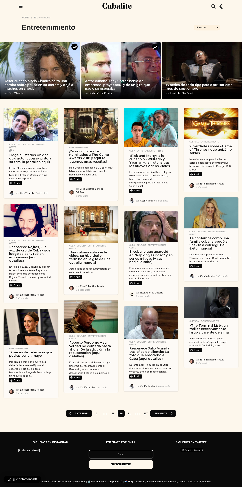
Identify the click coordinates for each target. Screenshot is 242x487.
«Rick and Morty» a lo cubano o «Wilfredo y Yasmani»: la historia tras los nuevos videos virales (149, 161)
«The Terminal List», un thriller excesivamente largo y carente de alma (209, 329)
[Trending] (74, 47)
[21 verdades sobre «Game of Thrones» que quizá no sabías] (211, 123)
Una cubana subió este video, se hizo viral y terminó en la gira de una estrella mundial (90, 257)
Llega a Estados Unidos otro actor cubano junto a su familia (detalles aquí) (30, 158)
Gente (12, 147)
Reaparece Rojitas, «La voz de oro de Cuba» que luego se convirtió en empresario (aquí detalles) (29, 254)
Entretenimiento (37, 144)
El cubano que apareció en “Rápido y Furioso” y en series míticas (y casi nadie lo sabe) (151, 257)
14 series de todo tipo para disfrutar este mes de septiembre (199, 87)
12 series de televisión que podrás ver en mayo (30, 354)
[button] (20, 6)
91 (129, 413)
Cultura (21, 144)
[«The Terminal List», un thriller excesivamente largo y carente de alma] (211, 302)
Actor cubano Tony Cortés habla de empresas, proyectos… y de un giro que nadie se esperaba (117, 85)
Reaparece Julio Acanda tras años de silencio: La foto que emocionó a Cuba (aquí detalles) (149, 353)
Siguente (161, 413)
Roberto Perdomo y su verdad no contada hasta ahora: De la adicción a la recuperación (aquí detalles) (90, 349)
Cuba (12, 144)
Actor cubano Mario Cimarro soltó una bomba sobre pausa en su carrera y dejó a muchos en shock (38, 85)
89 (113, 413)
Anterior (81, 413)
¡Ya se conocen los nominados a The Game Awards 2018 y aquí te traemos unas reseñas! (89, 156)
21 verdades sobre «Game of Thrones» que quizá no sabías (210, 149)
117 (146, 413)
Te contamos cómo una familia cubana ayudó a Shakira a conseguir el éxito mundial (209, 243)
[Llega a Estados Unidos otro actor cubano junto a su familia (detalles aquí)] (31, 124)
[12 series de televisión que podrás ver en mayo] (31, 327)
